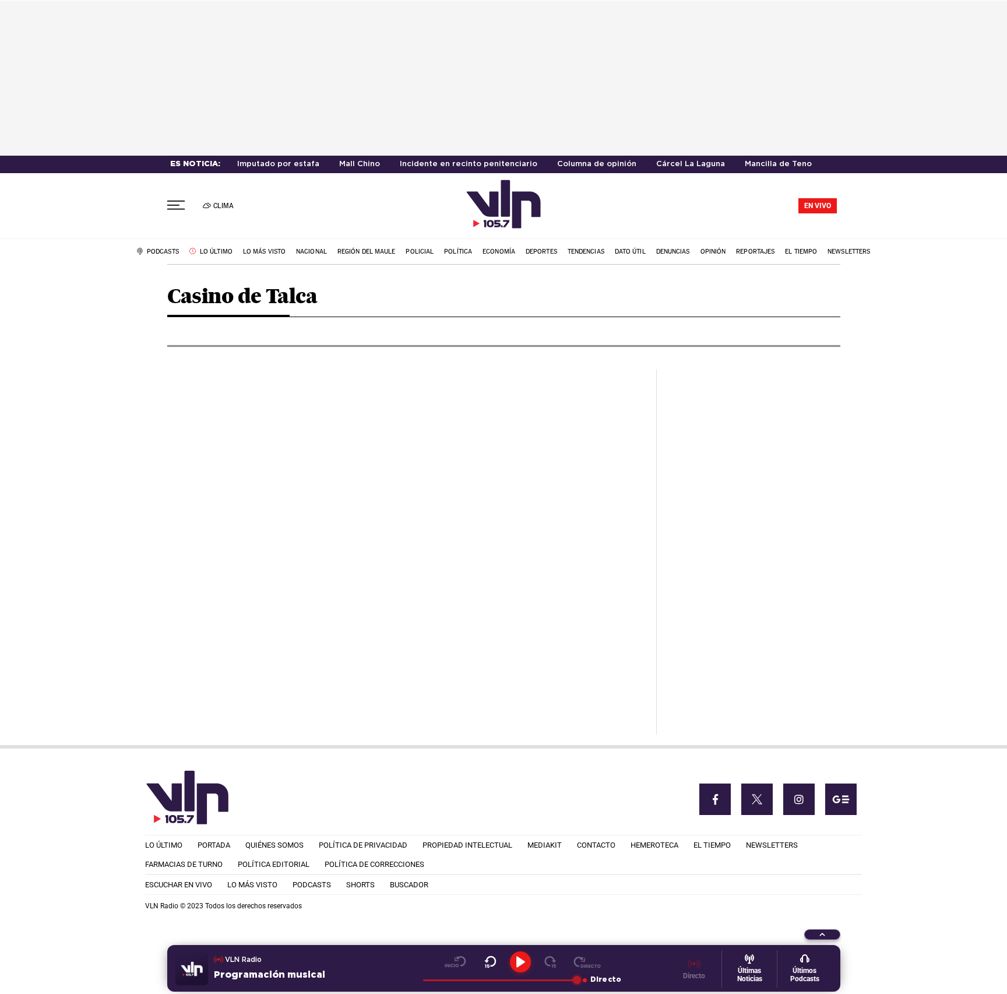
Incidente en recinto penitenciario (468, 164)
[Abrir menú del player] (822, 934)
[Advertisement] (753, 544)
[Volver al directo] (587, 962)
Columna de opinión (596, 164)
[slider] (499, 980)
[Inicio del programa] (455, 962)
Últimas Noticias (749, 975)
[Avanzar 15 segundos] (550, 962)
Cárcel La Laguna (690, 164)
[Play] (520, 961)
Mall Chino (359, 164)
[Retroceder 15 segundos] (490, 962)
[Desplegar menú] (176, 205)
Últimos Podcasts (804, 975)
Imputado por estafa (278, 164)
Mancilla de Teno (778, 164)
